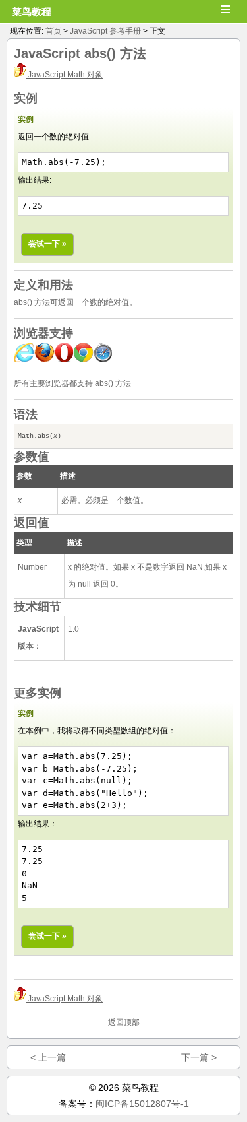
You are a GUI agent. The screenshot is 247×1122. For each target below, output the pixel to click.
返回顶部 (124, 1022)
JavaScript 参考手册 (105, 31)
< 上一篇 (48, 1057)
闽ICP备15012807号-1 (142, 1103)
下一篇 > (199, 1057)
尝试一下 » (47, 243)
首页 (53, 31)
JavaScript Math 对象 (64, 74)
